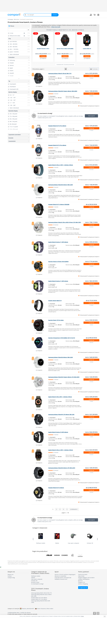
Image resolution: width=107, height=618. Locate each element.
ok (28, 29)
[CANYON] (80, 555)
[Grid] (68, 69)
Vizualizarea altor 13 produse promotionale (65, 64)
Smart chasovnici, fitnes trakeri (45, 608)
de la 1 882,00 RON (91, 281)
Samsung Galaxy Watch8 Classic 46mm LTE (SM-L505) (63, 377)
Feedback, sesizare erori (61, 579)
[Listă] (65, 69)
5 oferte (91, 401)
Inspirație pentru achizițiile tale (63, 577)
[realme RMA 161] (87, 40)
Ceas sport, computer (73, 543)
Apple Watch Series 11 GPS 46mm (58, 242)
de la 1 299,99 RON (91, 468)
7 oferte (91, 436)
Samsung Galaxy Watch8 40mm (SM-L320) (60, 357)
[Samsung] (57, 555)
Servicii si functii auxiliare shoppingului (65, 574)
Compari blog (11, 577)
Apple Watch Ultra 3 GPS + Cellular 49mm (60, 165)
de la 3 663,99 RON (91, 450)
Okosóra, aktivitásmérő (28, 608)
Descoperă (91, 116)
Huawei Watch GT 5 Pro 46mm (57, 145)
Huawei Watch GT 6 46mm (56, 488)
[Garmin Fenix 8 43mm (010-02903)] (65, 40)
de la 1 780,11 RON (91, 222)
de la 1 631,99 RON (91, 414)
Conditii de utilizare (25, 612)
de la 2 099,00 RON (91, 242)
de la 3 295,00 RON (91, 397)
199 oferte (91, 285)
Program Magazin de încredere (86, 577)
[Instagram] (98, 613)
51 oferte (91, 305)
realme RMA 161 (87, 48)
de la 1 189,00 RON (91, 91)
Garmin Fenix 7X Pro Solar (56, 320)
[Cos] (94, 14)
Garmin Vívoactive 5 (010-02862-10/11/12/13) (61, 338)
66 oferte (91, 227)
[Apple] (72, 555)
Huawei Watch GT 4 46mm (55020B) (58, 204)
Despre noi (10, 574)
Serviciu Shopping (83, 584)
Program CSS (81, 582)
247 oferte (91, 246)
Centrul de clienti (82, 574)
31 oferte (91, 130)
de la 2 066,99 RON (91, 432)
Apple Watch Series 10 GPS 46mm (58, 432)
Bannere (80, 580)
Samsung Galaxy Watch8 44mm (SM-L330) (60, 185)
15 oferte (91, 472)
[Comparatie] (90, 14)
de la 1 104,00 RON (91, 145)
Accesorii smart (35, 582)
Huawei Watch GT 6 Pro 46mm (57, 126)
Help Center (81, 576)
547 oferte (91, 169)
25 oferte (91, 149)
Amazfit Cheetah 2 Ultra (43, 48)
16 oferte (91, 419)
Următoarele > (74, 509)
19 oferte (91, 189)
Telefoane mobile (40, 543)
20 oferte (91, 381)
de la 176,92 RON (91, 300)
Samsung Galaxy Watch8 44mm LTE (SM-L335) (61, 468)
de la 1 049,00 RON (91, 357)
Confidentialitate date (13, 612)
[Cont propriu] (98, 14)
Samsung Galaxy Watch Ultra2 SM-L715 (59, 73)
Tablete (57, 543)
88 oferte (91, 342)
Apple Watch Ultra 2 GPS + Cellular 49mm (60, 450)
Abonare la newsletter (60, 576)
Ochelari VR (90, 543)
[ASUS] (49, 555)
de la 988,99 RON (91, 488)
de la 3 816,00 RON (91, 165)
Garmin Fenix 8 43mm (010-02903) (65, 48)
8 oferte (91, 324)
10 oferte (91, 209)
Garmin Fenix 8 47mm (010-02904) (58, 261)
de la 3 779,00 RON (91, 261)
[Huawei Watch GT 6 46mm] (39, 493)
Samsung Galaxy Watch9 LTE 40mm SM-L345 (61, 414)
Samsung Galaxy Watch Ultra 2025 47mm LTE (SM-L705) (64, 222)
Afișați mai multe (55, 27)
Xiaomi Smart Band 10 (54, 300)
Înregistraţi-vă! (83, 587)
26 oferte (91, 95)
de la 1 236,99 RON (91, 377)
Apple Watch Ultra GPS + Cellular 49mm (60, 397)
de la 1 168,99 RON (91, 185)
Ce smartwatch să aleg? (45, 113)
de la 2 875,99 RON (91, 73)
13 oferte (91, 78)
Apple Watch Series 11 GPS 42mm (58, 281)
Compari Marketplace (83, 579)
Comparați (43, 56)
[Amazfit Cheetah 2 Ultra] (43, 40)
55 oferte (91, 454)
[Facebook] (94, 613)
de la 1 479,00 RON (91, 126)
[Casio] (65, 555)
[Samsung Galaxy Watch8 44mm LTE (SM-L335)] (39, 473)
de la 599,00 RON (91, 204)
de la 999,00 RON (91, 338)
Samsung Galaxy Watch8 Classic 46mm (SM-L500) (62, 91)
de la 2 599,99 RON (91, 320)
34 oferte (91, 492)
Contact (10, 576)
